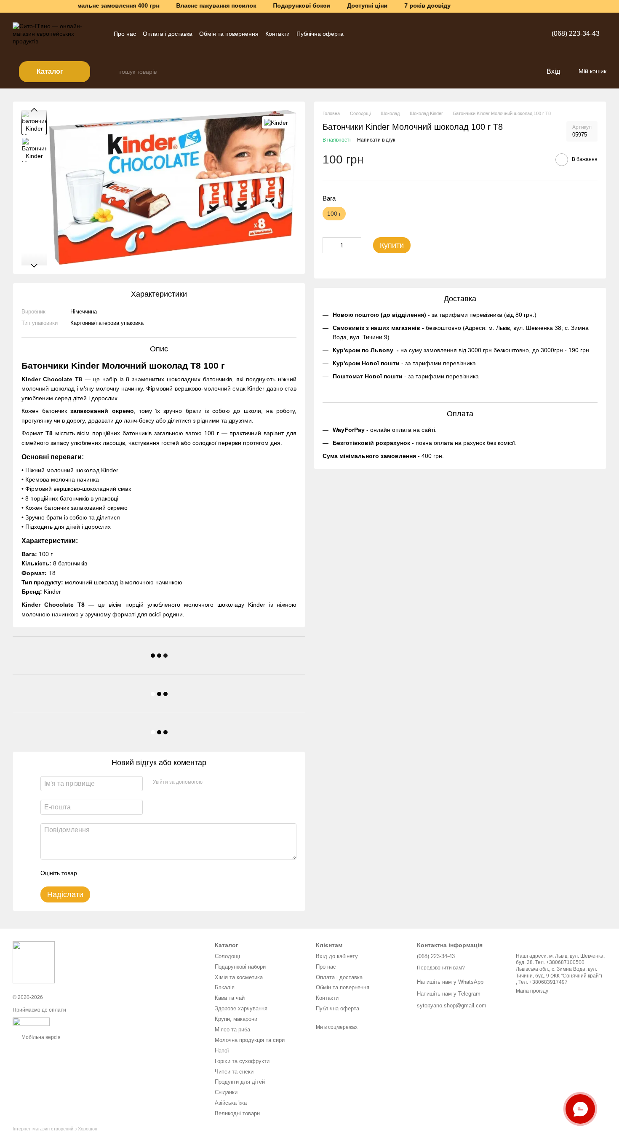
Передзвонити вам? (441, 968)
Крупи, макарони (236, 1019)
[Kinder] (276, 122)
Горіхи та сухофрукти (242, 1061)
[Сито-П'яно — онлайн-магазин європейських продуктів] (34, 962)
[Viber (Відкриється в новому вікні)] (375, 33)
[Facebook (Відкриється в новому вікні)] (395, 33)
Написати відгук (376, 140)
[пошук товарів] (111, 71)
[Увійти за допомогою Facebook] (212, 782)
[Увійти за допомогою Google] (225, 782)
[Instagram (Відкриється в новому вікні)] (365, 33)
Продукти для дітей (240, 1082)
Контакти (277, 33)
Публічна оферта (320, 33)
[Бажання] (522, 71)
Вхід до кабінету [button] (337, 956)
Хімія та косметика (239, 977)
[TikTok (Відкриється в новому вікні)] (385, 33)
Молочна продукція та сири (250, 1040)
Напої (222, 1050)
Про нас (125, 33)
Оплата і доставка (167, 33)
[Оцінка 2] (104, 873)
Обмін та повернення (229, 33)
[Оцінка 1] (91, 873)
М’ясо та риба (232, 1029)
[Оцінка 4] (131, 873)
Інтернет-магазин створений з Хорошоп (55, 1128)
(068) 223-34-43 (576, 33)
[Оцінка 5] (145, 873)
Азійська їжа (231, 1103)
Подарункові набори (240, 967)
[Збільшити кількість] (355, 245)
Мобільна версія (40, 1037)
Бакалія (225, 987)
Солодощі (227, 956)
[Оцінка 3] (118, 873)
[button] (612, 6)
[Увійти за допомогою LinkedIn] (239, 782)
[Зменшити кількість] (329, 245)
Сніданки (226, 1092)
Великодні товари (237, 1113)
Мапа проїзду (532, 991)
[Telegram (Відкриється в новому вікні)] (355, 33)
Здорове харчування (241, 1008)
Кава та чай (230, 998)
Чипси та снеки (234, 1071)
